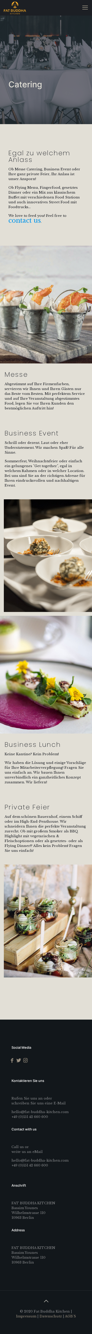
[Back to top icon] (46, 1301)
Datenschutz (51, 1316)
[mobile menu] (85, 7)
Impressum (26, 1316)
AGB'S (70, 1316)
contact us (24, 221)
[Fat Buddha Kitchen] (15, 7)
